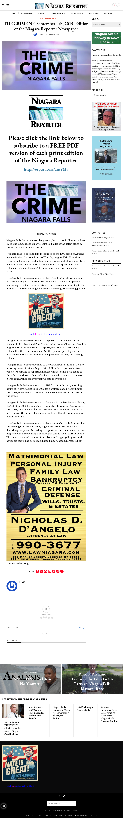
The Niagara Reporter (70, 810)
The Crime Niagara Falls (46, 18)
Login (83, 628)
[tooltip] (114, 5)
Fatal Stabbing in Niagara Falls (85, 708)
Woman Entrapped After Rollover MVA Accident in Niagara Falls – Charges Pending (109, 714)
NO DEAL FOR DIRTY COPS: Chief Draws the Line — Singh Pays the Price (12, 728)
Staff (42, 34)
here (37, 333)
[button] (118, 24)
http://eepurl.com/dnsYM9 (46, 169)
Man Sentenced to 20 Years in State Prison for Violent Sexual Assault (36, 713)
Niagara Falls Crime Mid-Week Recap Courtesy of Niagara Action (61, 713)
